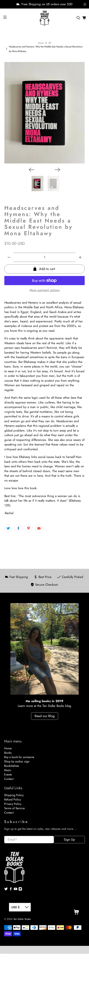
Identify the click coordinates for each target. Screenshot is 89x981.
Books (8, 753)
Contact (8, 779)
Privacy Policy (12, 804)
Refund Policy (12, 799)
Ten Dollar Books (22, 919)
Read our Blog (45, 716)
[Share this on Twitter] (8, 528)
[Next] (57, 170)
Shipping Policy (14, 795)
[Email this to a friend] (39, 528)
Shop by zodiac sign (16, 761)
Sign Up (69, 839)
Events (8, 774)
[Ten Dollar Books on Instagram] (20, 890)
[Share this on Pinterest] (28, 528)
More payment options (45, 290)
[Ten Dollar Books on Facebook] (11, 890)
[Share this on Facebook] (18, 528)
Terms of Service (14, 808)
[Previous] (31, 170)
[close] (85, 4)
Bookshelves (11, 766)
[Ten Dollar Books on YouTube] (15, 890)
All (49, 43)
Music (7, 770)
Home (41, 43)
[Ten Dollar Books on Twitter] (6, 890)
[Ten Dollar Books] (44, 18)
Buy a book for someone (19, 757)
